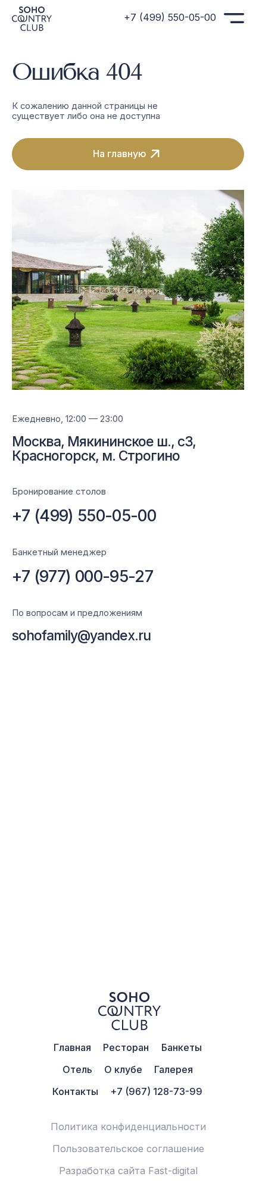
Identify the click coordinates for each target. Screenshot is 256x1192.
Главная (72, 1047)
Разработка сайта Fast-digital (128, 1171)
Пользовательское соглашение (128, 1149)
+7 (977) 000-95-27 (82, 576)
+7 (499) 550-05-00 (170, 17)
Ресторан (126, 1047)
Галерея (173, 1069)
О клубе (123, 1069)
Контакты (75, 1091)
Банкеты (181, 1047)
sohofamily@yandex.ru (81, 635)
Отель (77, 1069)
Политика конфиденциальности (128, 1126)
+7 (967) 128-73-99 (156, 1091)
